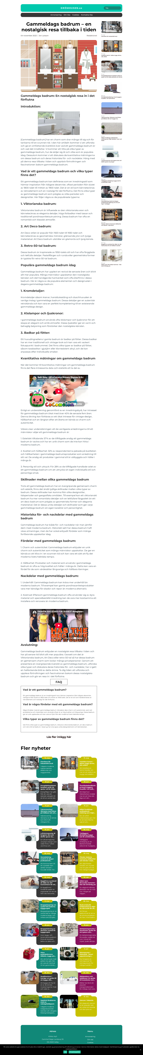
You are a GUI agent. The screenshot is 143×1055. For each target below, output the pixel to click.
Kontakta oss (87, 15)
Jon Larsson (44, 36)
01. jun (86, 806)
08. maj (86, 830)
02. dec (47, 997)
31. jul (47, 782)
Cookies (75, 15)
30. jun (86, 782)
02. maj (47, 877)
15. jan (47, 949)
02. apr (86, 877)
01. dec (86, 997)
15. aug (47, 758)
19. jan (86, 925)
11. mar (47, 901)
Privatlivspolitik (75, 1052)
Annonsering (56, 15)
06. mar (86, 901)
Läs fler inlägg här (59, 736)
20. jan (47, 925)
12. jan (86, 949)
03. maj (47, 853)
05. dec (47, 973)
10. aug (86, 758)
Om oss (67, 15)
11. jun (47, 806)
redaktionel (92, 36)
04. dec (86, 973)
